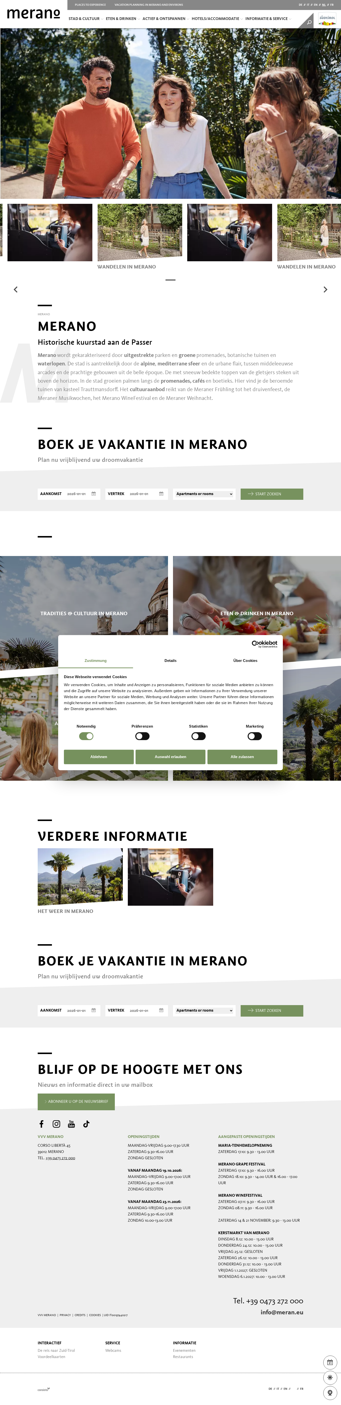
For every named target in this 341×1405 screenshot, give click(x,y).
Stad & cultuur (84, 19)
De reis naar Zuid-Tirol (56, 1351)
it (308, 4)
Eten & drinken (121, 19)
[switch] (142, 736)
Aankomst (51, 494)
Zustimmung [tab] (96, 660)
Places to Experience (90, 4)
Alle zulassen (242, 757)
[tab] (170, 280)
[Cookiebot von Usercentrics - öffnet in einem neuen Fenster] (255, 644)
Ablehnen (98, 757)
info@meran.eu (282, 1312)
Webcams (113, 1351)
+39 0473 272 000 (60, 1158)
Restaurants (183, 1357)
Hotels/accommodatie (215, 19)
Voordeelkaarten (51, 1357)
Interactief (49, 1343)
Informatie (184, 1343)
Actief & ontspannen (164, 19)
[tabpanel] (139, 237)
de (300, 4)
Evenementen (184, 1351)
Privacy (65, 1315)
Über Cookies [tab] (245, 660)
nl (324, 4)
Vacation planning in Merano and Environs (149, 4)
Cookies (95, 1315)
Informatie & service (266, 19)
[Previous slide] (15, 289)
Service (112, 1343)
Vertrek (116, 494)
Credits (80, 1315)
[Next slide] (325, 289)
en (316, 4)
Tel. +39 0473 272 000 (268, 1301)
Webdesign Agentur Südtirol (44, 1389)
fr (332, 4)
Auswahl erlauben (170, 757)
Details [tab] (171, 660)
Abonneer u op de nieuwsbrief (77, 1102)
